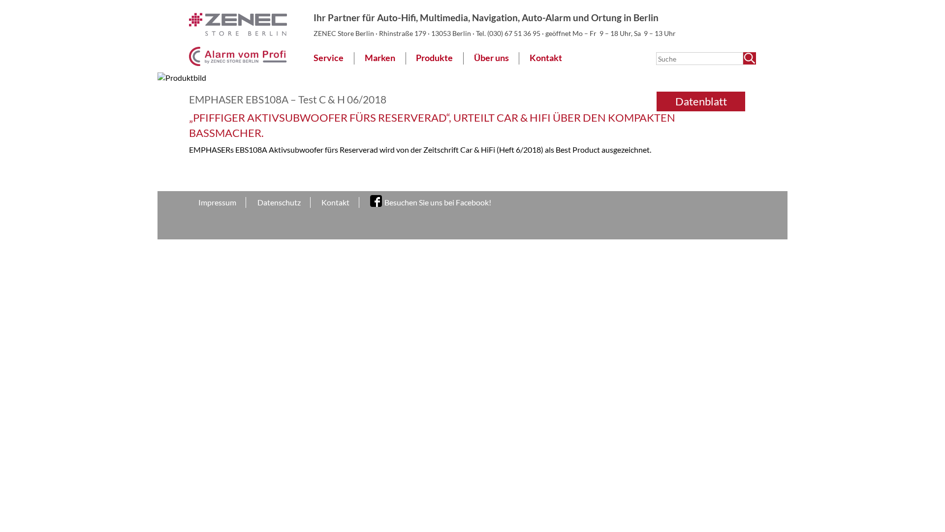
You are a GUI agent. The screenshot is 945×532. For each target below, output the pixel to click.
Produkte (434, 58)
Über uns (491, 58)
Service (329, 58)
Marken (380, 58)
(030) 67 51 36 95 (514, 33)
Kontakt (546, 58)
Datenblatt (701, 101)
